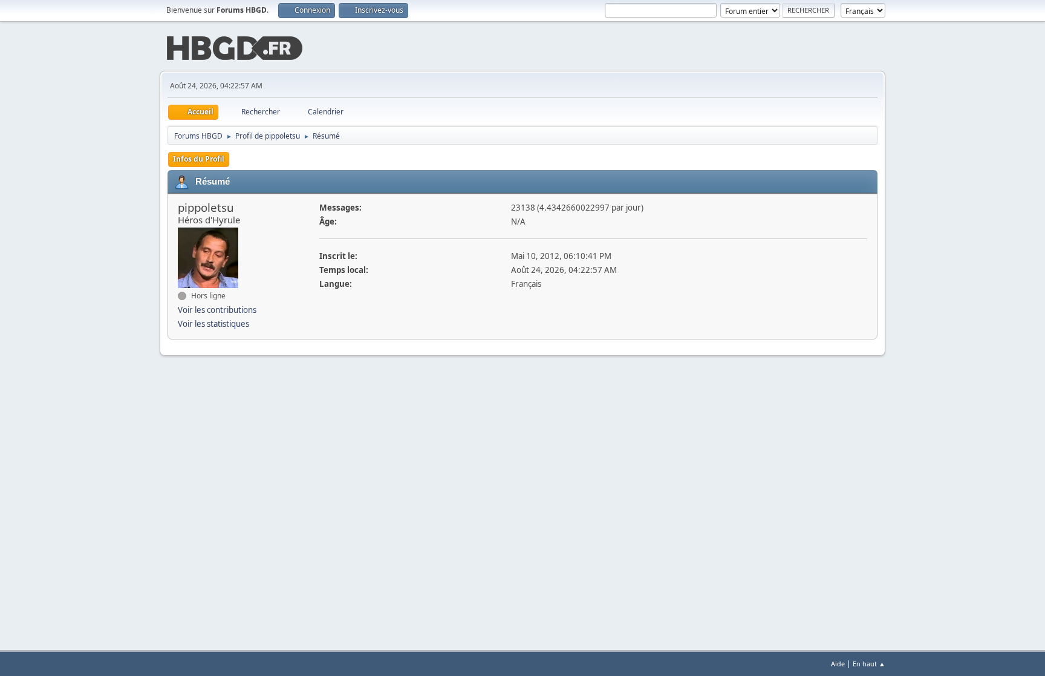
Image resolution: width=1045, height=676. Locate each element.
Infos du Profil (198, 159)
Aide (838, 663)
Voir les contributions (217, 309)
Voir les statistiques (213, 323)
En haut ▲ (869, 663)
